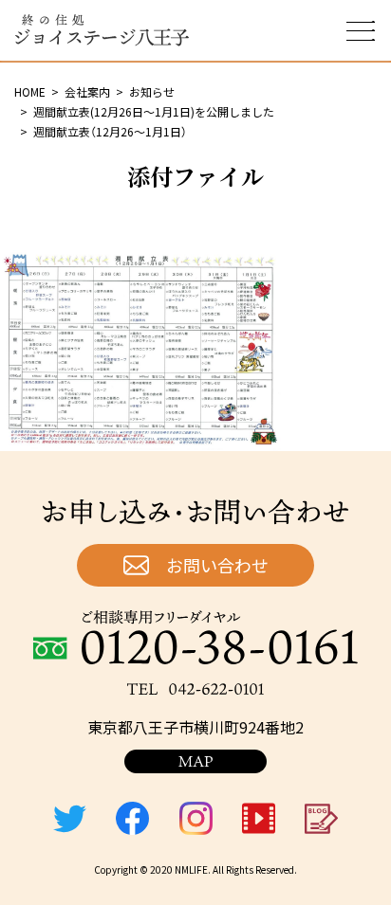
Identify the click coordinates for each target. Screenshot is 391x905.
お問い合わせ (217, 564)
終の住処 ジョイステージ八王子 (101, 30)
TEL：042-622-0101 (195, 689)
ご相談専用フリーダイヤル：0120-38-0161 (195, 637)
